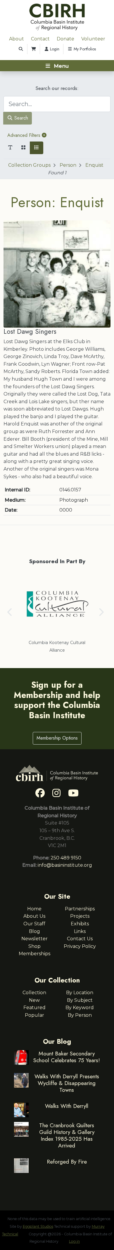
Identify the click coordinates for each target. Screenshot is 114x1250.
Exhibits (80, 924)
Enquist (94, 165)
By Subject (80, 1000)
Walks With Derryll (66, 1106)
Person (68, 165)
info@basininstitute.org (65, 865)
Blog (34, 931)
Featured (34, 1007)
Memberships (34, 953)
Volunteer (93, 39)
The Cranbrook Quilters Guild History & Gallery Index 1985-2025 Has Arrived (66, 1135)
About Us (34, 916)
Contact (40, 39)
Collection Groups (29, 165)
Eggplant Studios (38, 1226)
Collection (34, 992)
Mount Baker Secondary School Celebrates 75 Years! (66, 1056)
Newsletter (34, 938)
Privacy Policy (80, 946)
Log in (74, 1241)
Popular (34, 1015)
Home (34, 909)
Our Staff (34, 924)
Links (80, 931)
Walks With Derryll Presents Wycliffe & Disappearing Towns (66, 1083)
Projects (79, 916)
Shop (34, 946)
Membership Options (57, 738)
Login (54, 49)
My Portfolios (84, 49)
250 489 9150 (66, 858)
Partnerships (80, 909)
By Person (80, 1015)
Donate (65, 39)
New (34, 1000)
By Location (79, 992)
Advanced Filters (24, 135)
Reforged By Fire (67, 1161)
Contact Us (80, 938)
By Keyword (79, 1007)
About (16, 39)
